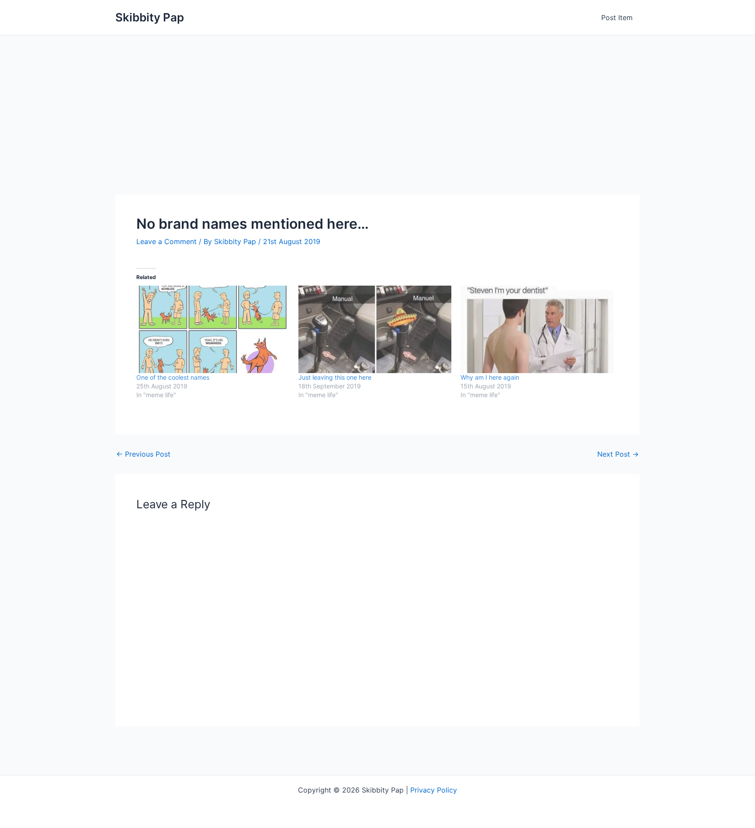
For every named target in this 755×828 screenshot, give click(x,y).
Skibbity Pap (149, 17)
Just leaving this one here (334, 377)
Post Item (617, 17)
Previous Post (143, 454)
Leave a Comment (166, 241)
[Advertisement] (377, 101)
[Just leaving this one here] (375, 329)
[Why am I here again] (537, 329)
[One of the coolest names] (213, 329)
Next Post (618, 454)
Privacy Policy (433, 790)
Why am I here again (490, 377)
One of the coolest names (172, 377)
